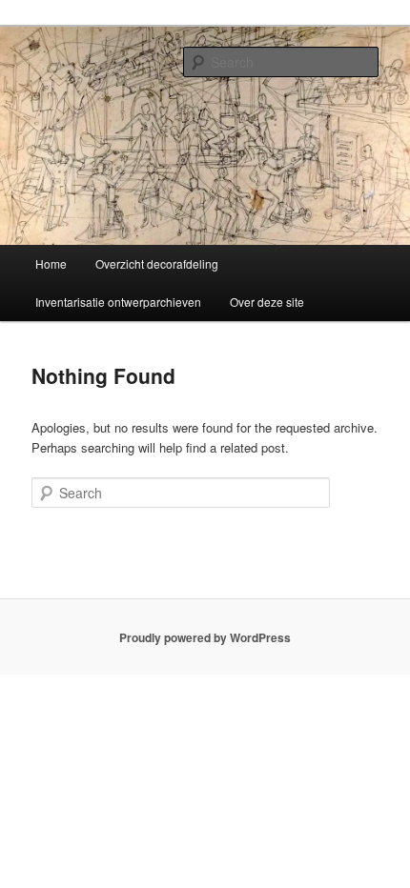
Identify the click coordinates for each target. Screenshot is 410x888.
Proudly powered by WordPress (205, 637)
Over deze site (267, 301)
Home (51, 263)
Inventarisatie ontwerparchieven (118, 301)
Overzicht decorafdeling (156, 263)
